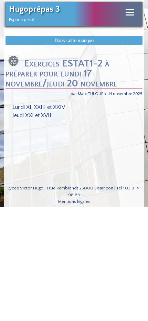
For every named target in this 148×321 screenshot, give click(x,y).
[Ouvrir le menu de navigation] (130, 12)
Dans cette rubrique (74, 40)
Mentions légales (74, 201)
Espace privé (21, 19)
